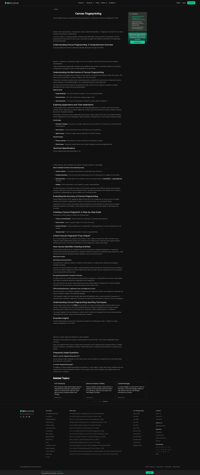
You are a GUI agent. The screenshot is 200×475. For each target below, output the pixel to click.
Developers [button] (112, 2)
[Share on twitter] (21, 417)
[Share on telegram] (26, 417)
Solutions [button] (80, 2)
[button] (179, 3)
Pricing (97, 2)
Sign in (184, 3)
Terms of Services (150, 466)
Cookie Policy (167, 466)
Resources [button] (89, 2)
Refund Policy (176, 466)
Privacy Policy (159, 466)
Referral (103, 2)
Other (157, 454)
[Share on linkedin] (23, 417)
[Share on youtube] (29, 417)
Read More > (58, 397)
